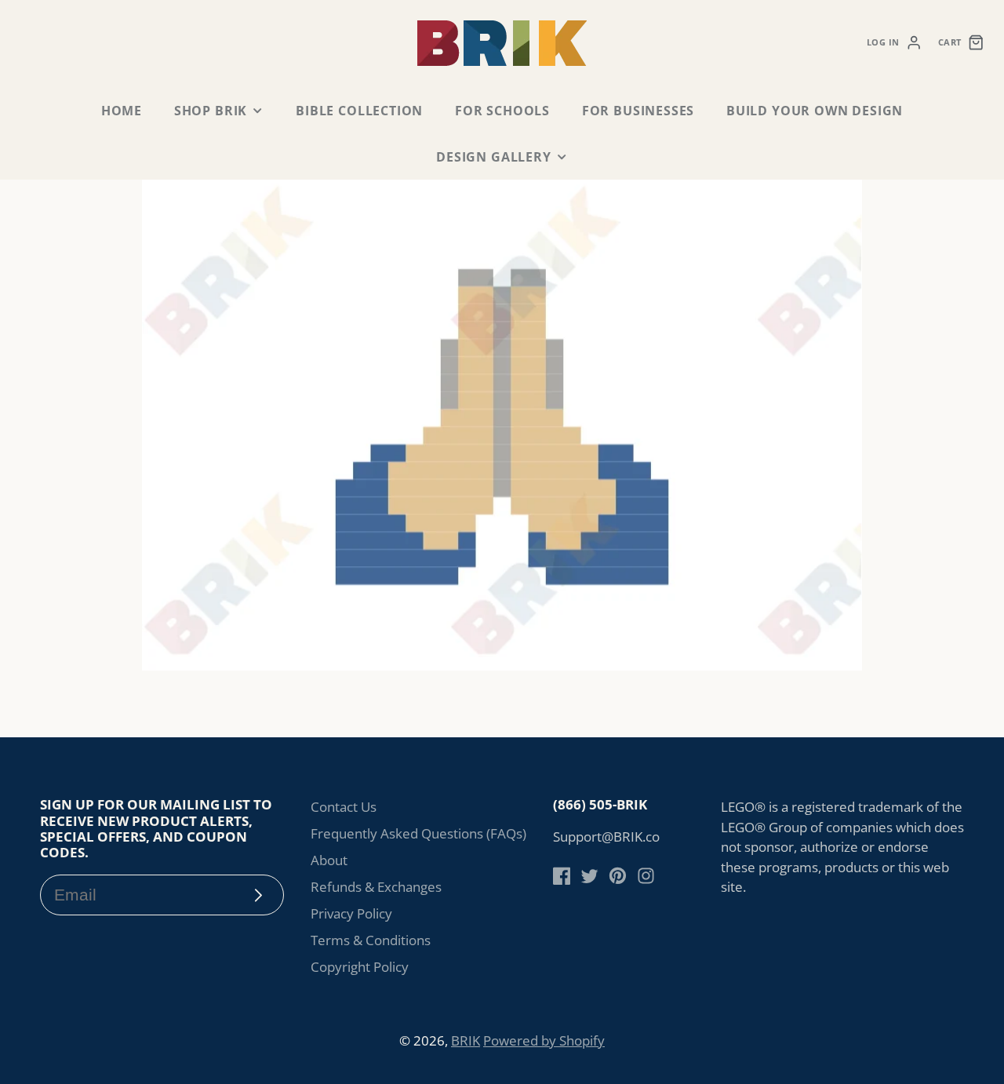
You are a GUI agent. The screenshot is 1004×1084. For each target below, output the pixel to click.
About (329, 860)
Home (121, 110)
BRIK (465, 1040)
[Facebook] (562, 876)
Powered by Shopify (544, 1040)
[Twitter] (589, 876)
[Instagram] (646, 876)
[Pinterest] (618, 876)
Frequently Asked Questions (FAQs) (418, 833)
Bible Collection (359, 110)
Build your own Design (814, 110)
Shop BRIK (210, 110)
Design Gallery (493, 157)
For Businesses (638, 110)
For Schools (502, 110)
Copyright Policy (360, 967)
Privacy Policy (351, 913)
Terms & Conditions (371, 940)
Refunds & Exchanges (376, 887)
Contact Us (343, 807)
